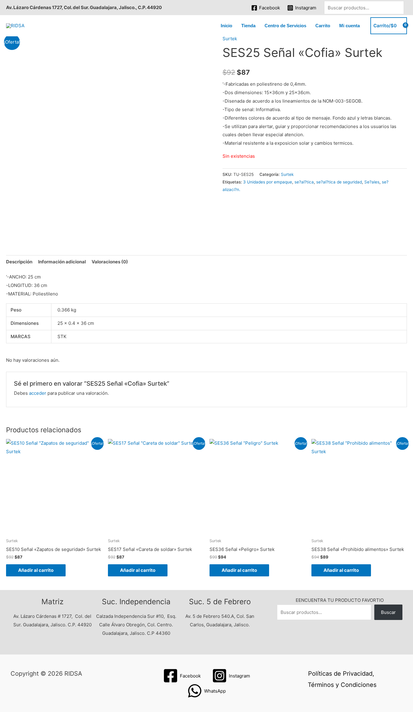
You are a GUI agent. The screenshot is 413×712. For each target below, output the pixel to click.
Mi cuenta (349, 25)
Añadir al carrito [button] (36, 570)
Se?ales (371, 182)
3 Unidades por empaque (267, 182)
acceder (37, 393)
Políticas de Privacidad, (341, 673)
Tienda (248, 25)
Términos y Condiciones (342, 684)
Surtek (230, 38)
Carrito (322, 25)
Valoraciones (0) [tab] (110, 262)
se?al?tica (304, 182)
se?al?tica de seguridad (339, 182)
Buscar (388, 612)
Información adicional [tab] (62, 262)
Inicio (226, 25)
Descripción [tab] (19, 262)
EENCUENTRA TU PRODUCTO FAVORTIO (340, 600)
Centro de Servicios (285, 25)
